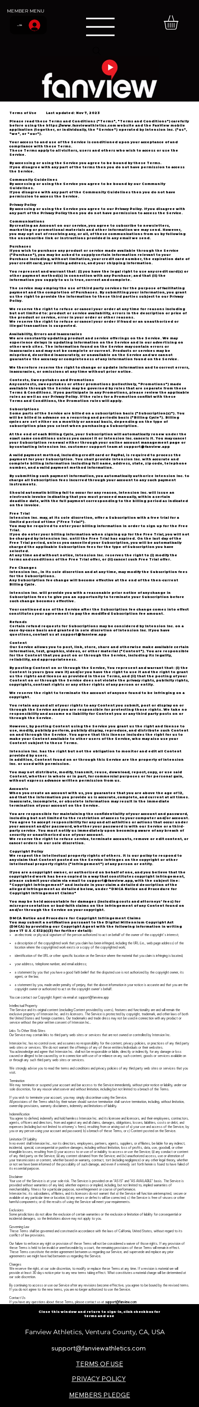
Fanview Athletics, (55, 1332)
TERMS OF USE (99, 1364)
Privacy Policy (128, 209)
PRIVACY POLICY (99, 1378)
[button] (179, 22)
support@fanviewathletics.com (98, 1348)
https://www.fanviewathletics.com (81, 125)
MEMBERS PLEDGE (99, 1395)
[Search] (96, 51)
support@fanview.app (147, 447)
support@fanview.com (121, 1302)
